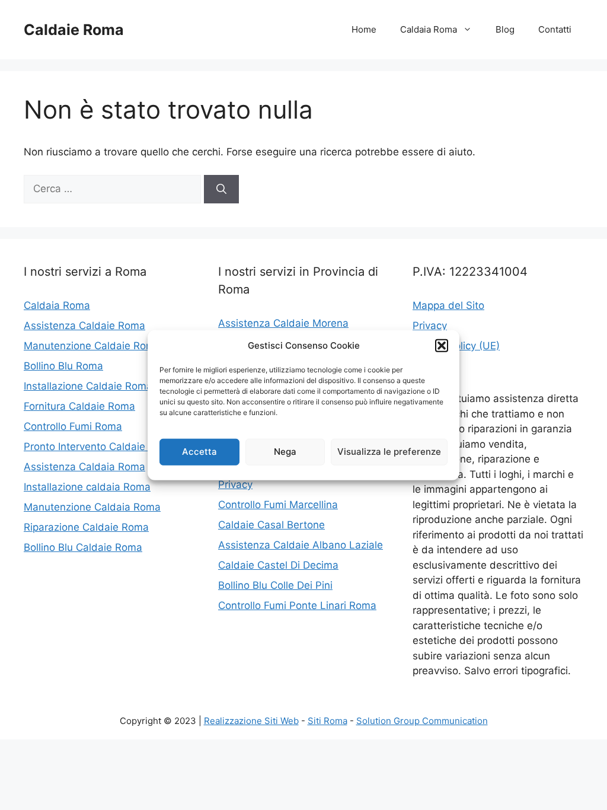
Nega (285, 451)
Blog (505, 29)
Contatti (554, 29)
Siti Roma (327, 720)
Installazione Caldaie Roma (88, 386)
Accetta (199, 451)
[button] (442, 346)
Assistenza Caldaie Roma (84, 325)
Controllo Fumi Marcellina (278, 505)
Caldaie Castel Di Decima (278, 565)
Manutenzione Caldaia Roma (92, 507)
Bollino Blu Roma (63, 366)
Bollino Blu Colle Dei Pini (275, 585)
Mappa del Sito (448, 305)
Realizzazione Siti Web (251, 720)
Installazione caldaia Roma (87, 487)
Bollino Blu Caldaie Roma (83, 547)
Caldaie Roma (74, 30)
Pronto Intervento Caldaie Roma (99, 446)
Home (364, 29)
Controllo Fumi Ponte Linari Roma (297, 605)
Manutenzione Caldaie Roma (92, 346)
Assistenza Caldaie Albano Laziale (300, 545)
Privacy (235, 484)
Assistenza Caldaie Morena (283, 323)
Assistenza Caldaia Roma (84, 467)
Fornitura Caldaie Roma (79, 406)
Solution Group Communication (422, 720)
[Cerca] (221, 189)
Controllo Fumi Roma (73, 426)
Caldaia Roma (428, 29)
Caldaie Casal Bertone (271, 525)
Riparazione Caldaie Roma (86, 527)
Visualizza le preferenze (389, 451)
